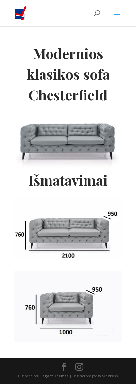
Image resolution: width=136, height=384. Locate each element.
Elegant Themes (54, 376)
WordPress (108, 376)
